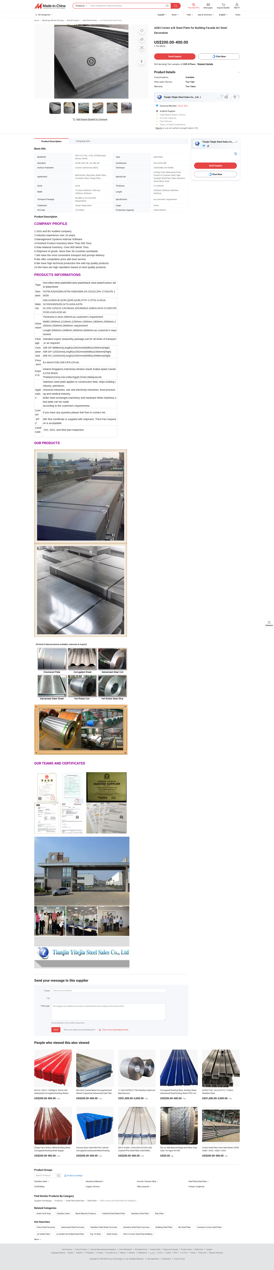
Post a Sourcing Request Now (113, 1029)
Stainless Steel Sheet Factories (103, 1227)
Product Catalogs (74, 1175)
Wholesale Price (141, 1249)
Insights (209, 1249)
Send (56, 1029)
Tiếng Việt (202, 1252)
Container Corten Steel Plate (209, 1227)
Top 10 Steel (95, 1234)
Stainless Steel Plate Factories (136, 1227)
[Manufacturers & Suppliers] (49, 6)
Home (36, 20)
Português (89, 1252)
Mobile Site (199, 1249)
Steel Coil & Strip (44, 1213)
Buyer (174, 14)
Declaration (166, 1259)
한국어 (160, 1252)
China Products (81, 1249)
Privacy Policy (179, 1259)
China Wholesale (125, 1249)
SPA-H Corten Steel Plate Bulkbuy (138, 1234)
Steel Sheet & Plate (89, 20)
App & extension (205, 14)
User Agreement (153, 1259)
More (36, 1239)
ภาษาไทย (183, 1252)
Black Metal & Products (85, 1213)
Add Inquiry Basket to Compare (91, 119)
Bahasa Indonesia (216, 1252)
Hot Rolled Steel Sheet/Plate (110, 20)
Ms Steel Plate (184, 1227)
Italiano (123, 1252)
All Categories (44, 14)
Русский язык (111, 1252)
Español (79, 1252)
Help (189, 14)
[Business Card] (235, 153)
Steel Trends (112, 1234)
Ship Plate (159, 1213)
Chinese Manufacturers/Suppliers (103, 1249)
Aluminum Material (94, 1181)
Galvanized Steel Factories (72, 1227)
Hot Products (67, 1249)
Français (99, 1252)
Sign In (159, 128)
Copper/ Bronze (93, 1186)
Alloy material (143, 1186)
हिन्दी (175, 1252)
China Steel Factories (46, 1227)
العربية (152, 1252)
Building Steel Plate (164, 1227)
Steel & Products (73, 20)
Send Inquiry (174, 56)
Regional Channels (171, 1249)
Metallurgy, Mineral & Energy (53, 20)
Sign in (237, 7)
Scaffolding (39, 1186)
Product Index (186, 1249)
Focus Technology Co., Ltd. (118, 1259)
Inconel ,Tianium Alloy (146, 1181)
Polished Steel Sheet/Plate (113, 1213)
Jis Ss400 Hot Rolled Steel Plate (70, 1234)
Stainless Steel (40, 1181)
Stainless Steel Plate (140, 1213)
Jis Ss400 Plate (43, 1234)
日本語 (168, 1252)
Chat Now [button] (221, 56)
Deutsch (132, 1252)
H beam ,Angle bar (196, 1186)
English (70, 1252)
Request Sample (205, 64)
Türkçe (192, 1252)
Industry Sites (155, 1249)
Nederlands (142, 1252)
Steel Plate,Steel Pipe (197, 1181)
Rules (237, 14)
